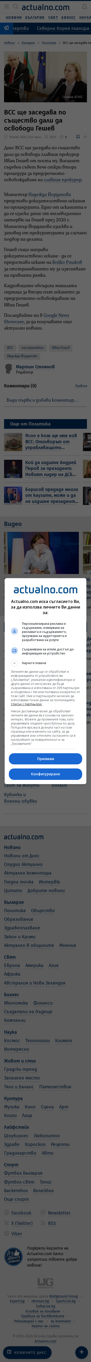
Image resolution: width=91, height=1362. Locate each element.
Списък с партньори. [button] (26, 704)
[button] (45, 663)
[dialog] (45, 681)
